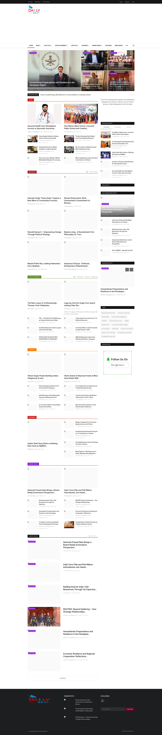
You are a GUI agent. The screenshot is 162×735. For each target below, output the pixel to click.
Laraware (104, 321)
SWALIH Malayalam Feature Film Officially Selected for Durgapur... (85, 338)
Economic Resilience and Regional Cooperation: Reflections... (86, 512)
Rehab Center (105, 325)
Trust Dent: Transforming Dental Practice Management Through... (49, 523)
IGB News (108, 45)
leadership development (108, 313)
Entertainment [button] (61, 45)
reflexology (115, 328)
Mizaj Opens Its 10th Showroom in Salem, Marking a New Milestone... (85, 452)
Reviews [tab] (87, 277)
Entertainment (34, 277)
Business (32, 417)
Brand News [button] (96, 45)
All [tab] (87, 172)
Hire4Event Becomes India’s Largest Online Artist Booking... (50, 328)
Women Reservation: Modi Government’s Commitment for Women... (84, 702)
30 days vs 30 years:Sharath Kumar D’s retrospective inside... (123, 162)
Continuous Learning (124, 313)
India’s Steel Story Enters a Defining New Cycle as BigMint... (123, 153)
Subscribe (130, 709)
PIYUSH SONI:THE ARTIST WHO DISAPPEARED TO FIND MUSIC (48, 338)
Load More (63, 678)
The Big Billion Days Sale (108, 336)
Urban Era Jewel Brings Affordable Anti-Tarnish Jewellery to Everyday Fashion (65, 95)
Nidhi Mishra (78, 140)
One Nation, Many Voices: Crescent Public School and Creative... (79, 127)
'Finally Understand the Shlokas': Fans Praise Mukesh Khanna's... (85, 137)
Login (121, 2)
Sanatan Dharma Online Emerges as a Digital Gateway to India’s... (86, 523)
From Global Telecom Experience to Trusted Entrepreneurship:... (86, 387)
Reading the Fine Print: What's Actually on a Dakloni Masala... (48, 148)
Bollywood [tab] (94, 277)
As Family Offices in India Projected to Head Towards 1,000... (86, 328)
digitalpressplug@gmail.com (37, 88)
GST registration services (124, 332)
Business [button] (85, 45)
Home (31, 45)
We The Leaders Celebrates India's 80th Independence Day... (85, 148)
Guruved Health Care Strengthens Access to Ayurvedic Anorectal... (42, 127)
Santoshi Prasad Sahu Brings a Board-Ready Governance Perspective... (77, 545)
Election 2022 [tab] (93, 172)
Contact (30, 2)
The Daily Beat (87, 68)
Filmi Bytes (129, 104)
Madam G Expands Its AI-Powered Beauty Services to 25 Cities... (85, 423)
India (31, 100)
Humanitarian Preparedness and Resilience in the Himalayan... (49, 512)
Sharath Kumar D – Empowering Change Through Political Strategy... (86, 718)
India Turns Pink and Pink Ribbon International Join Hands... (78, 565)
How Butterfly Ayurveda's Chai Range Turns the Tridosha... (86, 443)
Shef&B (126, 321)
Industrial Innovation (127, 328)
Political (32, 172)
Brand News (33, 464)
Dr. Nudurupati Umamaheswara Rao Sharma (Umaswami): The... (123, 142)
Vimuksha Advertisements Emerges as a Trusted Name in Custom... (86, 432)
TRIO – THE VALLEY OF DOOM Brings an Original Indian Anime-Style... (50, 319)
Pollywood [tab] (80, 277)
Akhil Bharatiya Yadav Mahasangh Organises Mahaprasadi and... (49, 396)
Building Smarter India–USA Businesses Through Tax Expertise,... (47, 502)
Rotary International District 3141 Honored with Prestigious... (49, 387)
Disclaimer (37, 2)
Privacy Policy (46, 2)
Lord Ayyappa (105, 328)
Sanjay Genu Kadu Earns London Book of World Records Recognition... (122, 242)
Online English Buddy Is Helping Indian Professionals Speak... (48, 137)
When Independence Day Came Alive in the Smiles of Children (86, 159)
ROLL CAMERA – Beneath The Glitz (122, 250)
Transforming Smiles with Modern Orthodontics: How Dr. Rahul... (86, 396)
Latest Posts (33, 536)
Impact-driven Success (115, 321)
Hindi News (119, 45)
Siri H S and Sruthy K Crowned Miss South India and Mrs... (49, 406)
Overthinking (105, 317)
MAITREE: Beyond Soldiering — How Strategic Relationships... (86, 501)
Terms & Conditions (127, 731)
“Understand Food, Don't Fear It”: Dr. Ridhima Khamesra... (86, 319)
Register (127, 2)
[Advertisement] (81, 29)
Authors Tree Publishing (108, 332)
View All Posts (92, 536)
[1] (133, 1)
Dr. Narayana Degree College (120, 325)
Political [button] (47, 45)
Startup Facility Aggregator (119, 317)
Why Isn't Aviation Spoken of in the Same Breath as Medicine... (85, 406)
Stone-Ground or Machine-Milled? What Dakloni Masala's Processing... (50, 159)
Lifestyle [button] (74, 45)
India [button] (38, 45)
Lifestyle (32, 350)
